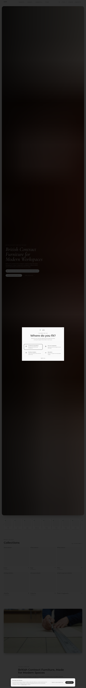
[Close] (62, 328)
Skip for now (43, 358)
